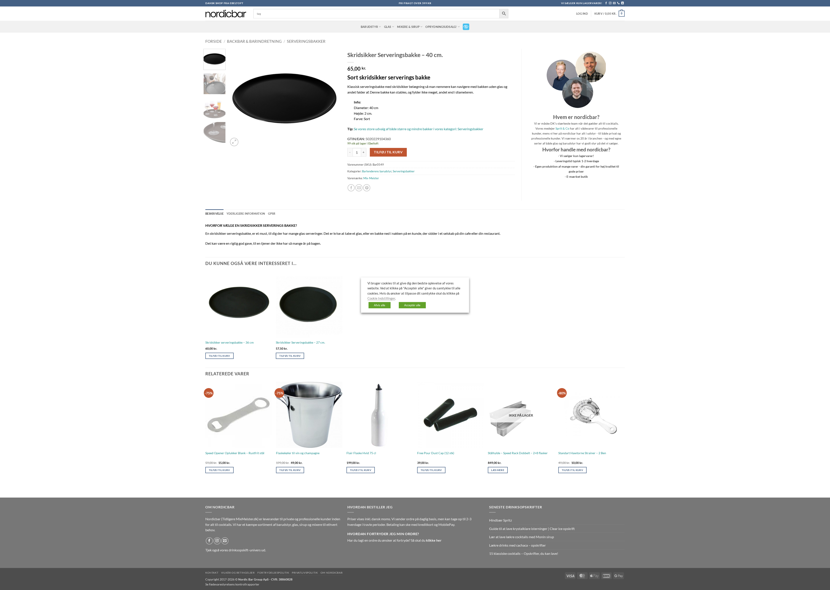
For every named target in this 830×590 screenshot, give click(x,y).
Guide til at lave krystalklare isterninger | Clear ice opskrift (532, 529)
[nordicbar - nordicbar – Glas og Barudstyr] (226, 14)
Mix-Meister (371, 178)
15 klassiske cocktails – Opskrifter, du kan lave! (523, 553)
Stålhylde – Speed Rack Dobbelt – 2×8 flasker (518, 453)
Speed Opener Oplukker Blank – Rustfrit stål (234, 453)
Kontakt (211, 572)
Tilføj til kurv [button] (219, 355)
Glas (387, 27)
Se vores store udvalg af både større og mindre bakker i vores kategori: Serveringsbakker (418, 129)
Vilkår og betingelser (238, 572)
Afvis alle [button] (379, 305)
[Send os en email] (614, 3)
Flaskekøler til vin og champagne (297, 453)
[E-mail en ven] (358, 187)
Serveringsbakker (306, 41)
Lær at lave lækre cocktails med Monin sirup (521, 537)
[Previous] (236, 98)
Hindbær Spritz (500, 520)
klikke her (434, 540)
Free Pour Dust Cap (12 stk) (435, 453)
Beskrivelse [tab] (214, 213)
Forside (213, 41)
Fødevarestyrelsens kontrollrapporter (234, 584)
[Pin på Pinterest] (366, 187)
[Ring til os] (618, 3)
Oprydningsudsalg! (441, 27)
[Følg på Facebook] (606, 3)
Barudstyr (369, 27)
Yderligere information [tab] (246, 213)
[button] (582, 13)
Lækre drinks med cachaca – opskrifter (517, 545)
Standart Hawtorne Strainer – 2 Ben (582, 453)
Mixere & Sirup (408, 27)
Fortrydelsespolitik (273, 572)
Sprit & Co (562, 128)
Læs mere (497, 470)
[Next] (333, 98)
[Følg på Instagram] (610, 3)
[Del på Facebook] (351, 187)
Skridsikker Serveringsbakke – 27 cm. (300, 342)
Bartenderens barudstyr (376, 171)
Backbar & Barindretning (254, 41)
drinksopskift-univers (245, 550)
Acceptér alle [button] (412, 305)
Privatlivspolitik (305, 572)
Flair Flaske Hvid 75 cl (361, 453)
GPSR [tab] (271, 213)
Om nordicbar (332, 572)
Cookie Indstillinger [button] (381, 298)
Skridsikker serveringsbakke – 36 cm (229, 342)
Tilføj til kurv (388, 152)
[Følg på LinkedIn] (622, 3)
